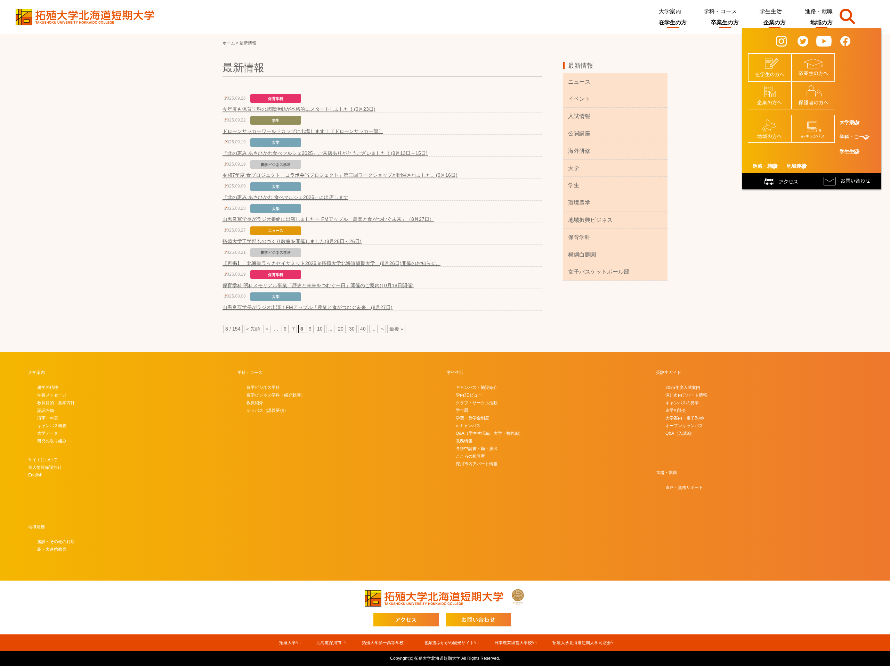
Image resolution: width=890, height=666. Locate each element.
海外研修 (579, 151)
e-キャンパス (816, 122)
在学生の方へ (773, 60)
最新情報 (580, 65)
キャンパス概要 (51, 425)
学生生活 (771, 11)
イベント (579, 99)
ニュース (579, 82)
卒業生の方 (725, 22)
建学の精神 (47, 387)
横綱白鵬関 (582, 255)
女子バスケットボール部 (598, 272)
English (35, 475)
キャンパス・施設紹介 (476, 387)
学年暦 (462, 410)
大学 (573, 168)
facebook (851, 40)
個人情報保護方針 (45, 467)
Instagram (787, 40)
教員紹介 (254, 402)
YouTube (828, 40)
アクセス (782, 180)
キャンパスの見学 (682, 402)
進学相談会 (675, 410)
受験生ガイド (668, 372)
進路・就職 (819, 11)
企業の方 (774, 22)
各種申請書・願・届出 (476, 448)
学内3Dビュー (469, 395)
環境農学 (579, 203)
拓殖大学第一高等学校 (383, 643)
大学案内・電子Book (684, 418)
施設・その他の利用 (56, 541)
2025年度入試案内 (682, 387)
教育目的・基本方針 (56, 402)
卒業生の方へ (817, 60)
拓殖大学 (287, 643)
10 (320, 329)
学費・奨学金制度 (472, 418)
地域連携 (36, 526)
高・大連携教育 (51, 549)
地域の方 (821, 22)
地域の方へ (773, 122)
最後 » (396, 329)
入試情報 (579, 116)
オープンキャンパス (684, 425)
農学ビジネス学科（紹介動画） (275, 395)
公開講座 (579, 133)
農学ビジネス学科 (263, 387)
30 (352, 329)
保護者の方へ (817, 88)
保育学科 (579, 237)
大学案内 (670, 11)
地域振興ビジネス (590, 220)
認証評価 (45, 410)
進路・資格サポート (684, 487)
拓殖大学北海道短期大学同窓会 (581, 643)
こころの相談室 (470, 456)
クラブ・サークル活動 (476, 402)
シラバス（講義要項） (267, 410)
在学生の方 (673, 22)
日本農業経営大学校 (513, 643)
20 (340, 329)
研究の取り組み (51, 441)
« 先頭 (253, 329)
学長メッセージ (51, 395)
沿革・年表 (47, 418)
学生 (573, 185)
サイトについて (42, 459)
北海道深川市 (328, 643)
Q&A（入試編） (680, 433)
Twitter (808, 40)
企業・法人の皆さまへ (773, 91)
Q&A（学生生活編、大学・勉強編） (489, 433)
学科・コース (720, 11)
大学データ (47, 433)
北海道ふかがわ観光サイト (449, 643)
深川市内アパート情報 (476, 463)
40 (363, 329)
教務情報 (464, 441)
